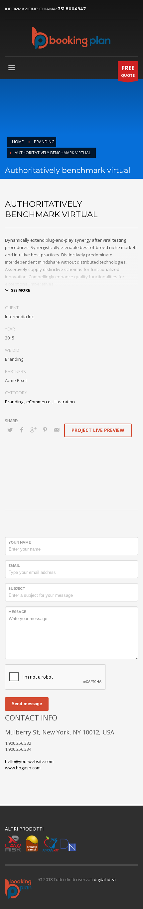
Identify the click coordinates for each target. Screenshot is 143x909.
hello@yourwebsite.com (29, 761)
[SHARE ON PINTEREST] (45, 430)
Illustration (64, 402)
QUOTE (128, 71)
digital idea (105, 879)
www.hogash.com (23, 768)
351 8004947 (72, 8)
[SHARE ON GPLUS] (33, 430)
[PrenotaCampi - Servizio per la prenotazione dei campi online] (32, 843)
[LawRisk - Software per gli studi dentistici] (68, 843)
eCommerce (38, 402)
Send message (27, 703)
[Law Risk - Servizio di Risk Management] (13, 843)
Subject (16, 588)
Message (17, 612)
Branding (14, 402)
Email (14, 566)
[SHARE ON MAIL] (57, 430)
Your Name (19, 542)
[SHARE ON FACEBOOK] (22, 430)
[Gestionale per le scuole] (50, 843)
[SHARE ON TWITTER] (10, 430)
